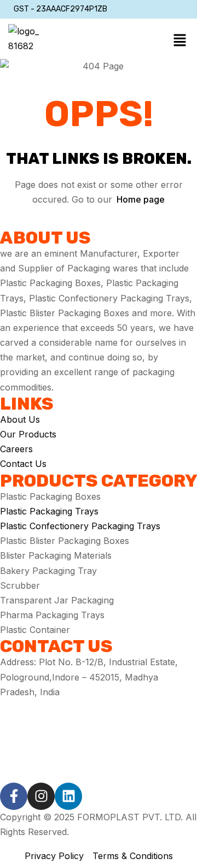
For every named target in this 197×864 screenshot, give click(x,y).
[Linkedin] (68, 796)
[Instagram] (41, 796)
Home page (141, 199)
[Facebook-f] (13, 796)
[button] (179, 40)
